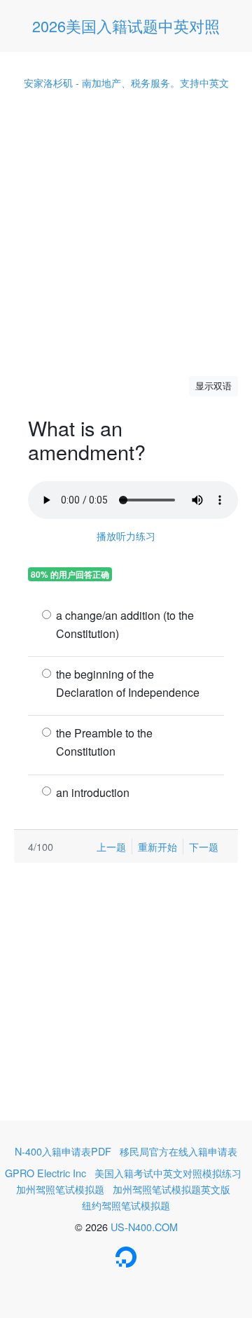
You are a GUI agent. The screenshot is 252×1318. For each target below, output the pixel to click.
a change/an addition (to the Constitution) (125, 624)
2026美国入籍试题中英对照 (126, 25)
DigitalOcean (125, 1257)
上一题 (111, 846)
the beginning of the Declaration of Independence (128, 683)
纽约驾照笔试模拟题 (126, 1205)
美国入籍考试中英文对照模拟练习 (167, 1172)
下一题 (203, 846)
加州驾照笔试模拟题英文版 (171, 1188)
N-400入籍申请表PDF (63, 1151)
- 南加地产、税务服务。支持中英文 (126, 82)
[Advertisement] (126, 233)
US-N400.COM (144, 1226)
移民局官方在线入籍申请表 (178, 1151)
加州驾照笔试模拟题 (60, 1188)
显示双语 (213, 386)
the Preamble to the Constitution (104, 742)
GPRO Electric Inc (45, 1172)
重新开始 (157, 846)
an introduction (93, 792)
